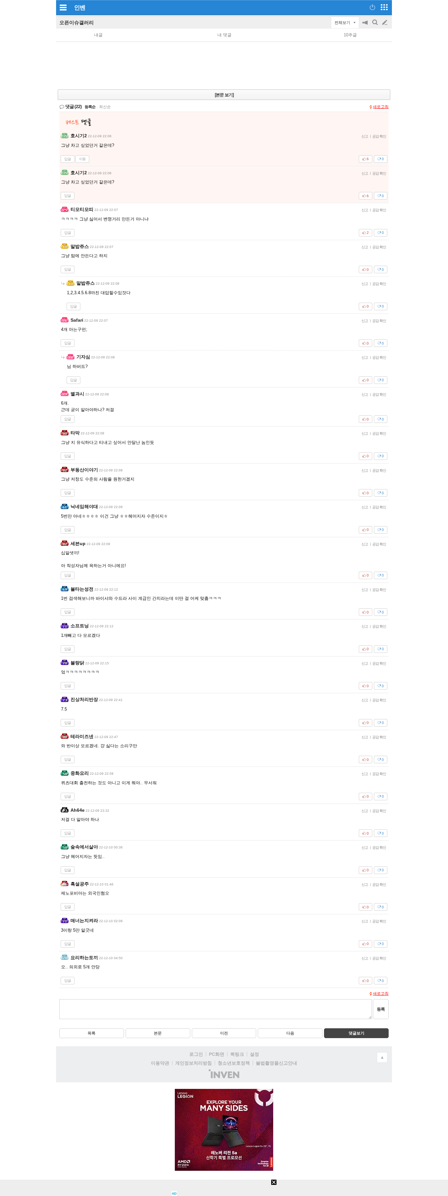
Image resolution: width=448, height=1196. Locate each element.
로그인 (196, 1054)
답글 (67, 159)
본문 (158, 1033)
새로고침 (381, 106)
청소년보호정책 (234, 1063)
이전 (224, 1033)
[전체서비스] (384, 7)
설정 (254, 1054)
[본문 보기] (224, 94)
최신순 (105, 106)
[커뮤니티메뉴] (63, 7)
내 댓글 (224, 34)
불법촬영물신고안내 (276, 1063)
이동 (82, 159)
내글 (98, 34)
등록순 (90, 106)
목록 (91, 1033)
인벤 (79, 7)
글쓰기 (385, 22)
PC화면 (216, 1054)
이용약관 (160, 1063)
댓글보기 (356, 1033)
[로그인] (372, 7)
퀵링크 (237, 1054)
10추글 (350, 34)
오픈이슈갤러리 (76, 22)
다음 (290, 1033)
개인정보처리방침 (193, 1063)
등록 (381, 1009)
